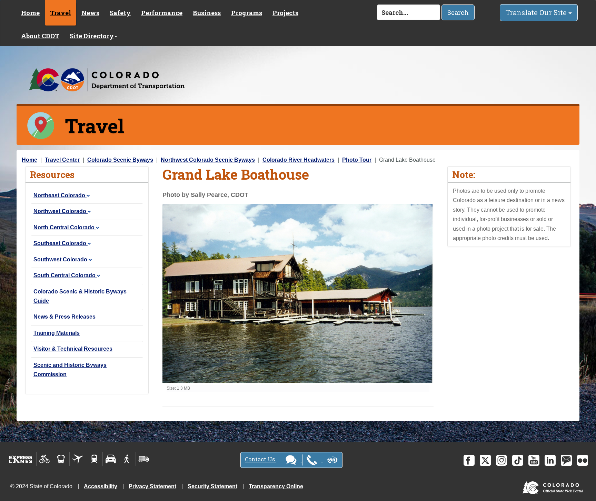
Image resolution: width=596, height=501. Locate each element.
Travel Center (62, 160)
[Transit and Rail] (61, 459)
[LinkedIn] (550, 460)
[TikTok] (517, 460)
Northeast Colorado (60, 195)
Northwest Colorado (60, 211)
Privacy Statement (152, 486)
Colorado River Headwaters (298, 160)
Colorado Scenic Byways (120, 160)
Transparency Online (276, 486)
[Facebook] (469, 460)
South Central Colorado (65, 275)
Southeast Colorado (60, 243)
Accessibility (100, 486)
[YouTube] (534, 460)
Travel (60, 13)
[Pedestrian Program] (127, 459)
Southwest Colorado (61, 259)
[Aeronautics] (77, 459)
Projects (285, 13)
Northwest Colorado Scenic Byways (208, 160)
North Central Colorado (64, 227)
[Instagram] (501, 460)
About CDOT (40, 36)
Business (207, 13)
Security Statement (212, 486)
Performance (161, 13)
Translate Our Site (537, 12)
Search (458, 12)
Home (30, 13)
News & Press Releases (64, 317)
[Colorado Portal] (554, 486)
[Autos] (110, 459)
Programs (246, 13)
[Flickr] (582, 460)
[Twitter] (485, 460)
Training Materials (56, 333)
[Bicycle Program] (44, 459)
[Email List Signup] (566, 460)
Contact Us (260, 459)
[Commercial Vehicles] (144, 459)
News (90, 13)
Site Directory (92, 36)
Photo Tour (356, 160)
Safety (120, 13)
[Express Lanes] (21, 459)
